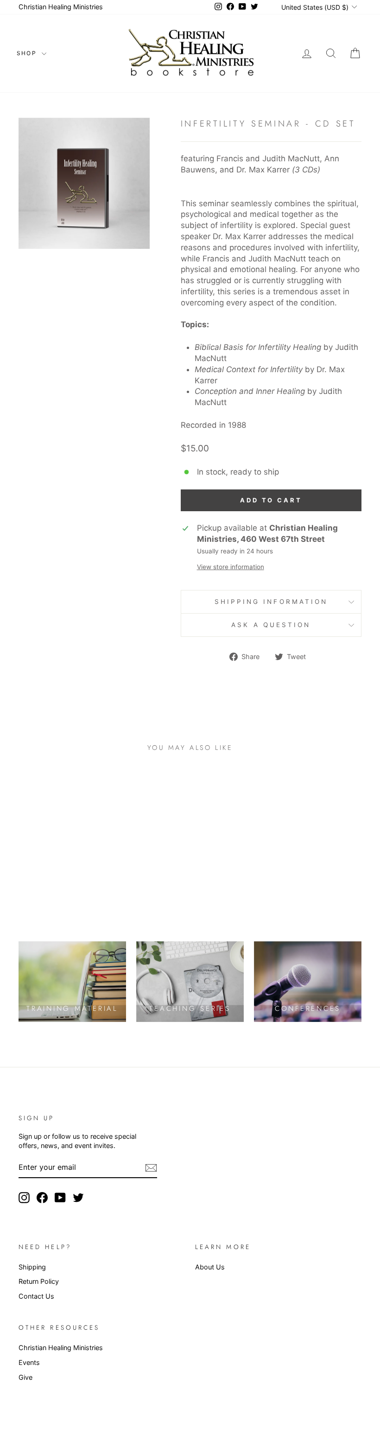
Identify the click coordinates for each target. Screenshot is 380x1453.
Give (25, 1377)
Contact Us (36, 1296)
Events (29, 1362)
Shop (28, 53)
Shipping (32, 1267)
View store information (230, 567)
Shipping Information (271, 601)
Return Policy (39, 1281)
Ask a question (270, 624)
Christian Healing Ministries (61, 7)
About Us (210, 1267)
